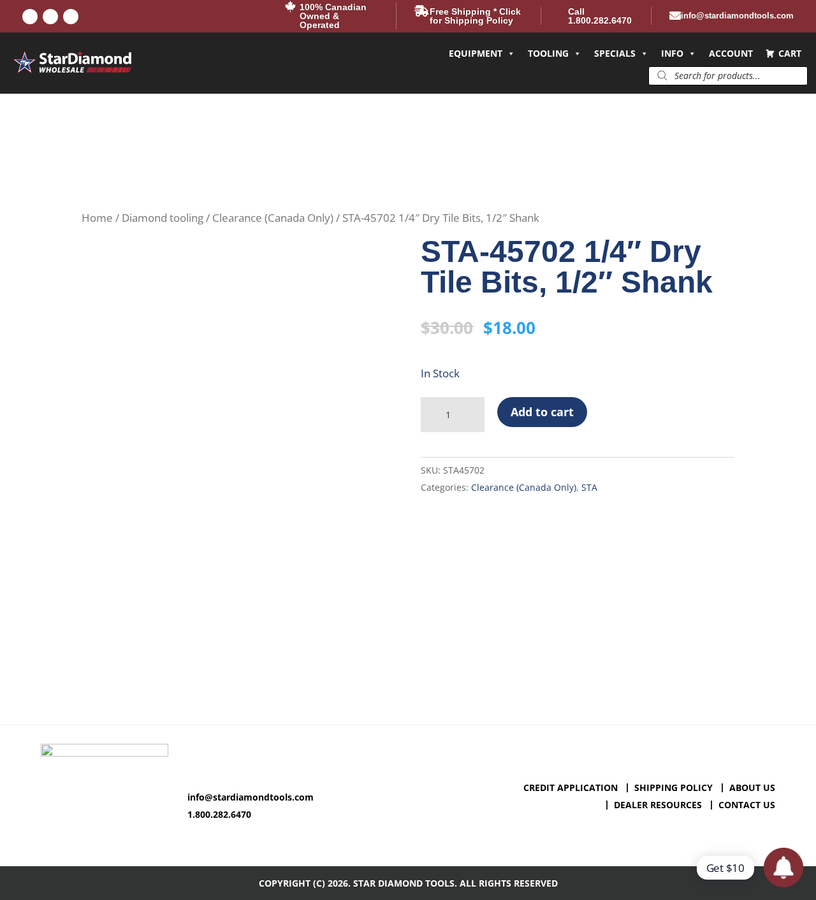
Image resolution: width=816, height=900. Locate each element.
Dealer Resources (658, 805)
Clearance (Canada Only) (272, 217)
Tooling (548, 53)
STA (589, 487)
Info (672, 53)
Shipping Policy (673, 787)
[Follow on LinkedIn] (50, 16)
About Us (752, 787)
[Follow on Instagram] (70, 16)
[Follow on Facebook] (30, 16)
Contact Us (746, 805)
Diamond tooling (162, 217)
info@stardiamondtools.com (250, 797)
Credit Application (570, 787)
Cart (789, 53)
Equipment (475, 53)
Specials (615, 53)
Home (97, 217)
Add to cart (542, 411)
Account (731, 53)
